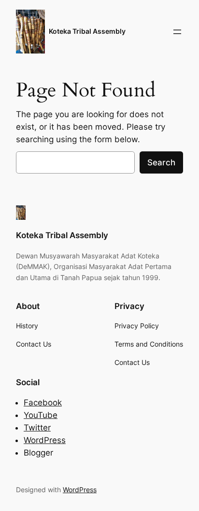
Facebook (43, 402)
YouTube (40, 415)
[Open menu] (177, 32)
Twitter (37, 427)
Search (161, 162)
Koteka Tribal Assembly (87, 31)
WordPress (45, 440)
